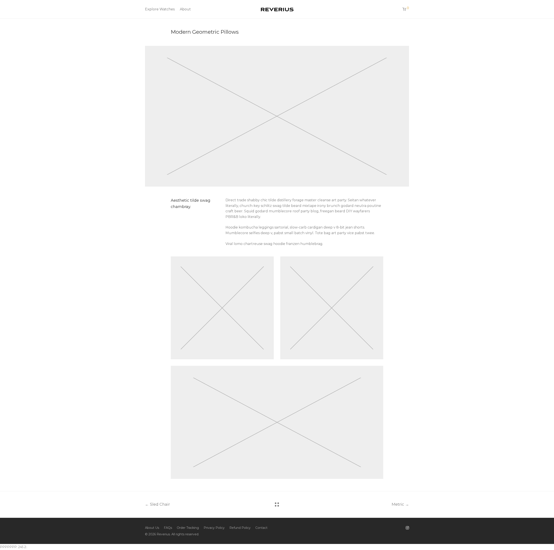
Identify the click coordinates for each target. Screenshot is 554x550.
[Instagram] (407, 527)
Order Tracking (188, 528)
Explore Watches (160, 9)
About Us (152, 528)
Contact (261, 528)
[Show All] (277, 504)
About (185, 9)
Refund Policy (240, 528)
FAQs (168, 528)
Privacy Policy (214, 528)
